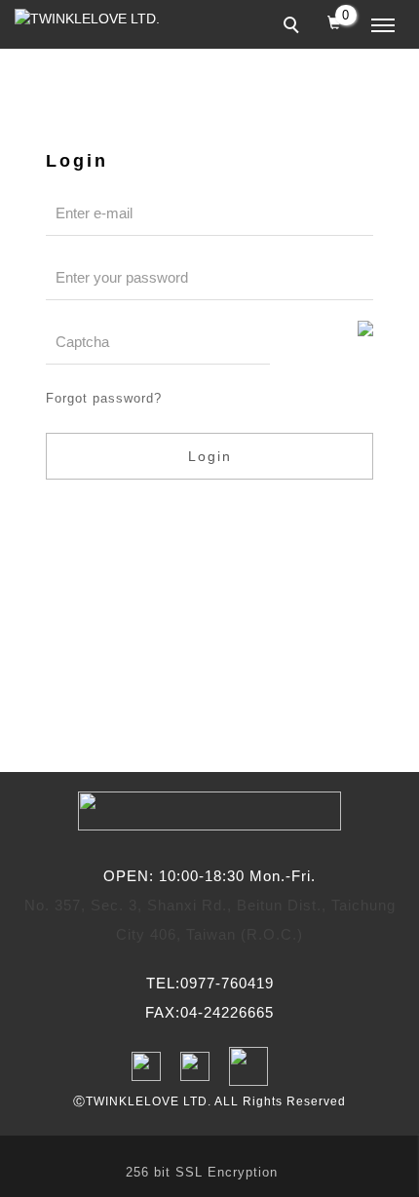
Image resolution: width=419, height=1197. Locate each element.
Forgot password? (104, 398)
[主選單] (383, 26)
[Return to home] (93, 19)
